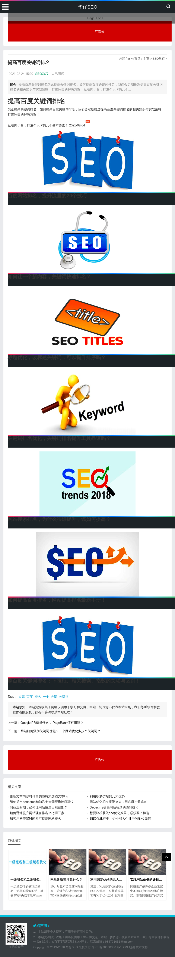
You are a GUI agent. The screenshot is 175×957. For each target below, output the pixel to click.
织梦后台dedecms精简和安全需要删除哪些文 (42, 802)
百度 (29, 696)
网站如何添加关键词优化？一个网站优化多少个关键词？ (60, 731)
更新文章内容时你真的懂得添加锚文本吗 (38, 796)
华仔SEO (87, 7)
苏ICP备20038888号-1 (107, 947)
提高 (21, 696)
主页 (146, 58)
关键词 (64, 696)
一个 (46, 696)
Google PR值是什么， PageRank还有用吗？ (51, 722)
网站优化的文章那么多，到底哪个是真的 (118, 802)
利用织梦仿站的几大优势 (107, 796)
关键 (54, 696)
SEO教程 (159, 58)
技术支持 (142, 947)
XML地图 (129, 947)
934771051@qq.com (119, 941)
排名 (38, 696)
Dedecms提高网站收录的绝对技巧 (114, 807)
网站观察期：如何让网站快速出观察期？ (38, 807)
